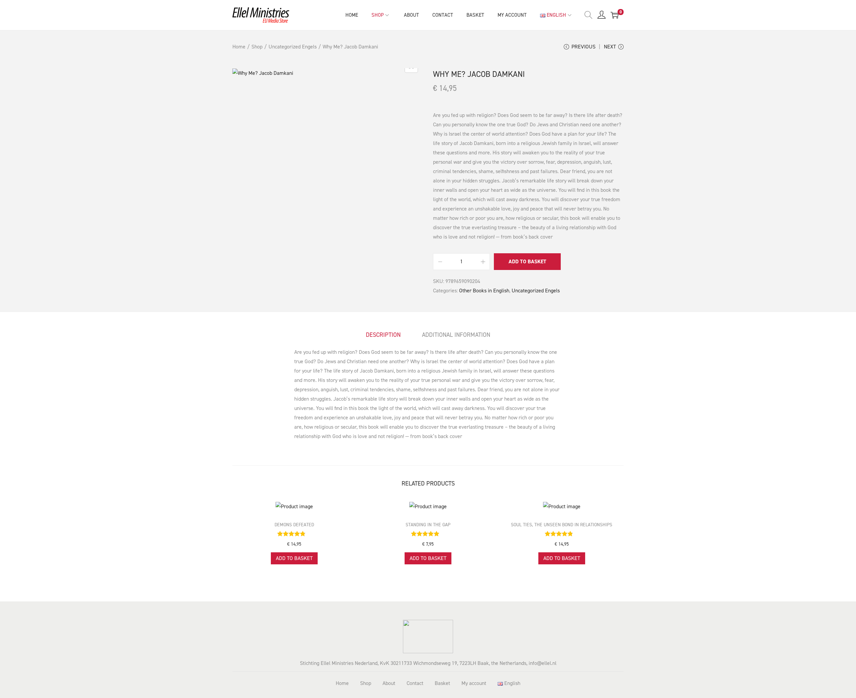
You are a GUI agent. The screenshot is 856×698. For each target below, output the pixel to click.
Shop (256, 46)
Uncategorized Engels (293, 46)
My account (473, 683)
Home (238, 46)
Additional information (456, 335)
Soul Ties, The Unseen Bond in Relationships (561, 525)
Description (383, 335)
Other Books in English (484, 290)
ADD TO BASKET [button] (294, 558)
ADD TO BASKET (527, 261)
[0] (615, 15)
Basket (442, 683)
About (389, 683)
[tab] (383, 334)
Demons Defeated (294, 525)
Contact (415, 683)
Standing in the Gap (428, 525)
